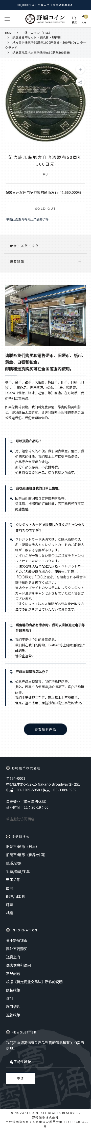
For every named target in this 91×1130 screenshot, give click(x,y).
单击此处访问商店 (20, 818)
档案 (9, 912)
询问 (9, 998)
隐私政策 (13, 989)
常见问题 (13, 973)
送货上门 (13, 956)
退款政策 (13, 1014)
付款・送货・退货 (24, 246)
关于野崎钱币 (16, 940)
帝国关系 (13, 879)
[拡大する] (80, 69)
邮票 (9, 904)
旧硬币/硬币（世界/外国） (27, 854)
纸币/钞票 (13, 863)
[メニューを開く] (7, 19)
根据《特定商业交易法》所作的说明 (34, 981)
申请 (20, 1078)
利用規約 (13, 1006)
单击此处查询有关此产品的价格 (27, 219)
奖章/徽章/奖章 (18, 871)
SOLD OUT (45, 208)
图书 (9, 887)
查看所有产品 (45, 730)
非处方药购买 (16, 948)
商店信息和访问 (18, 965)
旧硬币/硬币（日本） (22, 846)
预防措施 (17, 261)
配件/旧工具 (15, 896)
